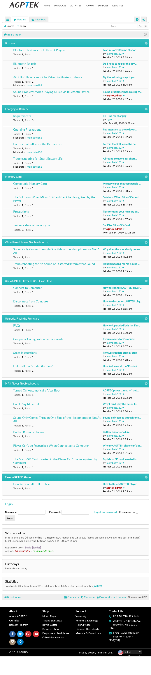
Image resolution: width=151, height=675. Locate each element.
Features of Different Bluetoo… (120, 50)
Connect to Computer (27, 288)
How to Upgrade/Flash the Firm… (122, 325)
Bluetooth (11, 43)
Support (103, 5)
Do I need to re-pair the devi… (120, 63)
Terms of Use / (105, 652)
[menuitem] (111, 597)
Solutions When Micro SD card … (122, 197)
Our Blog (14, 620)
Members (40, 19)
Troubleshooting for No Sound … (121, 263)
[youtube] (36, 634)
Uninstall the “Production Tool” (33, 366)
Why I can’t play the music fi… (120, 404)
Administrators (23, 551)
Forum (90, 5)
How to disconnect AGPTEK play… (122, 301)
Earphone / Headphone (55, 633)
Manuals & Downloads (88, 633)
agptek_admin (114, 95)
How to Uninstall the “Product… (121, 366)
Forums (21, 19)
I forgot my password (104, 512)
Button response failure (116, 432)
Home (46, 5)
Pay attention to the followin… (120, 129)
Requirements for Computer (119, 339)
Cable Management (53, 637)
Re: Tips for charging (114, 116)
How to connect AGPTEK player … (122, 287)
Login (23, 26)
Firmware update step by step (120, 352)
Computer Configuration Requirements (38, 339)
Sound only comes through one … (122, 417)
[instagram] (12, 642)
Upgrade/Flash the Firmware (22, 318)
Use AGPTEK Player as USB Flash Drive (28, 281)
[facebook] (12, 634)
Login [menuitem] (143, 20)
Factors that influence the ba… (120, 144)
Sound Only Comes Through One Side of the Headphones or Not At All (57, 251)
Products (60, 5)
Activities (76, 5)
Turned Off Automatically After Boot (36, 390)
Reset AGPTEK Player (18, 477)
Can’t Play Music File (26, 404)
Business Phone (51, 629)
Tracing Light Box (52, 620)
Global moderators (42, 551)
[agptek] (23, 5)
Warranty (81, 616)
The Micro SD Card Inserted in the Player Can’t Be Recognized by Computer (55, 461)
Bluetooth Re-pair (24, 64)
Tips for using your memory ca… (121, 211)
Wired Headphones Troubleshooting (26, 242)
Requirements (22, 116)
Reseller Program (18, 624)
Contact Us (116, 611)
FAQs (16, 325)
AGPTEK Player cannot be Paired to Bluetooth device (47, 77)
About (13, 611)
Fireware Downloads (87, 629)
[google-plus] (28, 634)
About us (117, 5)
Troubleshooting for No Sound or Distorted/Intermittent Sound (54, 264)
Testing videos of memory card (32, 225)
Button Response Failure (29, 432)
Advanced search (145, 26)
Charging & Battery (16, 109)
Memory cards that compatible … (122, 183)
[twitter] (20, 634)
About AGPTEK (18, 616)
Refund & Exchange (87, 620)
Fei (108, 119)
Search (10, 26)
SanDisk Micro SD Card (116, 225)
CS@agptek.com (130, 633)
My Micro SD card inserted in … (121, 459)
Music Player (49, 616)
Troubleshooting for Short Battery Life (37, 159)
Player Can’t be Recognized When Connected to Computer (51, 446)
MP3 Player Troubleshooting (22, 383)
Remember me (127, 512)
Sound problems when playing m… (122, 91)
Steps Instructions (25, 353)
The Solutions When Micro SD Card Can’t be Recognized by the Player (54, 199)
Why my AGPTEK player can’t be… (122, 445)
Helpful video (83, 624)
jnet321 (98, 586)
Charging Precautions (27, 130)
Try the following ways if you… (120, 77)
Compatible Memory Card (30, 184)
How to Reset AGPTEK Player (32, 484)
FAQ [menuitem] (137, 20)
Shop (45, 611)
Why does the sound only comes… (122, 249)
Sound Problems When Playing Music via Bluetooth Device (51, 92)
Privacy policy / (87, 652)
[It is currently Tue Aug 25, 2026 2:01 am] (145, 34)
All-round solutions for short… (120, 158)
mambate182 (114, 53)
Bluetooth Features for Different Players (39, 50)
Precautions (21, 212)
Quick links (7, 20)
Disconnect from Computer (31, 301)
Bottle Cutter (49, 624)
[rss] (20, 642)
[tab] (25, 611)
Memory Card (13, 176)
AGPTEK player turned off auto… (121, 390)
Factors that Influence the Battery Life (37, 144)
